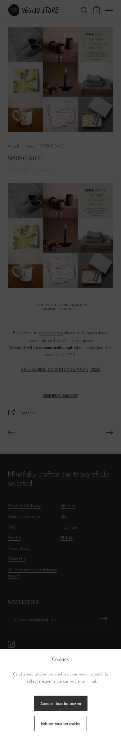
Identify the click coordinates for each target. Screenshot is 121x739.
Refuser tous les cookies (60, 723)
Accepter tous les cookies (60, 703)
